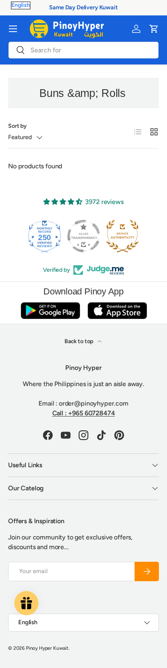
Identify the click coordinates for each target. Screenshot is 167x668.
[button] (154, 29)
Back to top (79, 341)
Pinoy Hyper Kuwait (47, 648)
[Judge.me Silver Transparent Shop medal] (67, 236)
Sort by (17, 125)
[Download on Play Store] (50, 310)
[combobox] (83, 50)
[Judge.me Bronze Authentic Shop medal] (106, 236)
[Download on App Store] (117, 310)
